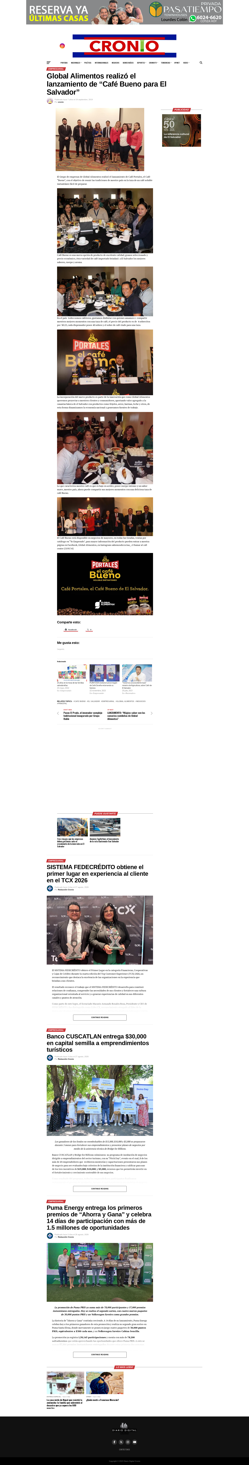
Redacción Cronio (66, 890)
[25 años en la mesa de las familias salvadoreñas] (72, 673)
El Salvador (94, 701)
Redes (185, 62)
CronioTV (153, 62)
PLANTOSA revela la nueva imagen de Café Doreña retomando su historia (103, 685)
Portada (64, 62)
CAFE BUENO (80, 701)
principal (62, 704)
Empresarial (108, 701)
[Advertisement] (105, 769)
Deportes (141, 62)
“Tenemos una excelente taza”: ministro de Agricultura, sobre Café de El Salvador (137, 685)
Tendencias (165, 62)
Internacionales (101, 62)
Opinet (177, 62)
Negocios (115, 62)
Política (87, 62)
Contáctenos (124, 1449)
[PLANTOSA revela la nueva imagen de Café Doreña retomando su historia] (105, 673)
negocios (141, 701)
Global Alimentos (125, 701)
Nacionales (75, 62)
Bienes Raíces (128, 62)
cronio (61, 102)
